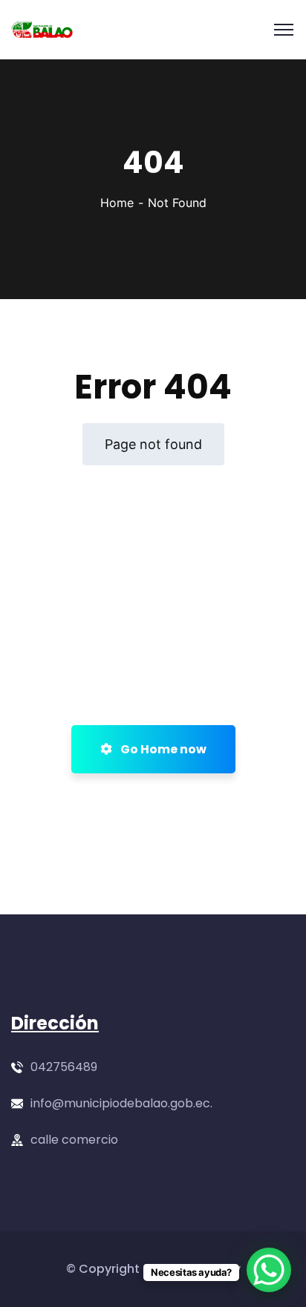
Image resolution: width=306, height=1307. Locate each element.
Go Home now (162, 749)
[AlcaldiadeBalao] (42, 30)
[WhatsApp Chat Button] (269, 1270)
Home (117, 202)
